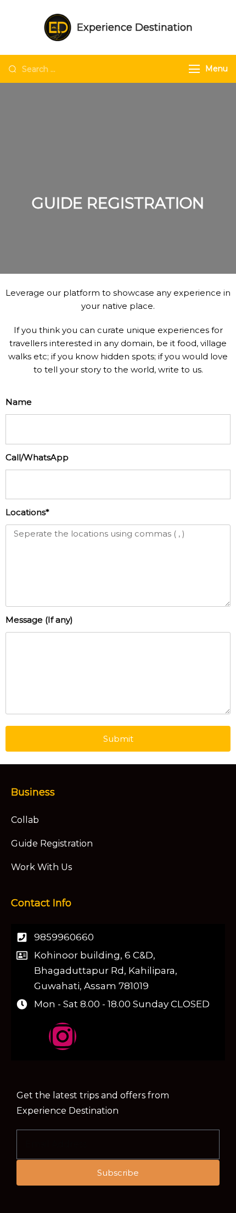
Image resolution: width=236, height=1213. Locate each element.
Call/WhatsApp (37, 457)
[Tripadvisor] (95, 1036)
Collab (25, 820)
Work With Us (41, 867)
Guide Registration (52, 843)
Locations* (27, 512)
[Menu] (194, 69)
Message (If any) (39, 619)
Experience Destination (135, 27)
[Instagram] (62, 1036)
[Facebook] (30, 1036)
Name (18, 402)
